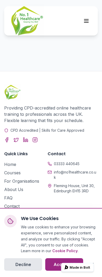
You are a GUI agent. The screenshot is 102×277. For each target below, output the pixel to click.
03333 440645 (67, 163)
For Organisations (21, 181)
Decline (23, 264)
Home (10, 164)
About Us (13, 189)
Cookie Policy (65, 251)
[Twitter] (16, 139)
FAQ (8, 197)
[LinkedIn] (25, 139)
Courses (12, 172)
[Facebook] (6, 139)
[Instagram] (35, 139)
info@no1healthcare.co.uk (75, 175)
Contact (12, 206)
